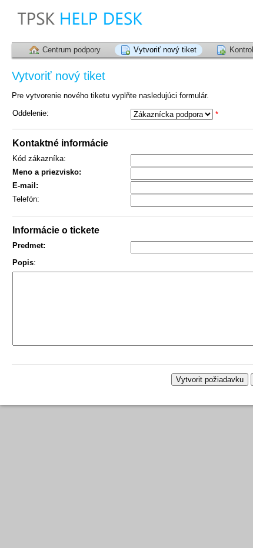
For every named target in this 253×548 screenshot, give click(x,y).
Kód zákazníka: (39, 158)
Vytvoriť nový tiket (165, 49)
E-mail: (25, 185)
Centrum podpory (71, 49)
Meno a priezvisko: (46, 172)
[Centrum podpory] (114, 21)
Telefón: (25, 199)
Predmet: (28, 245)
